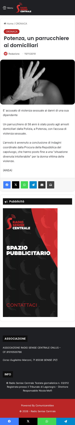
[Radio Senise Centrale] (23, 8)
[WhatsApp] (24, 184)
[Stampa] (50, 184)
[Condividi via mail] (42, 184)
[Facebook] (7, 184)
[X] (15, 184)
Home (9, 23)
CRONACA (21, 23)
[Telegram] (33, 184)
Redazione (14, 53)
